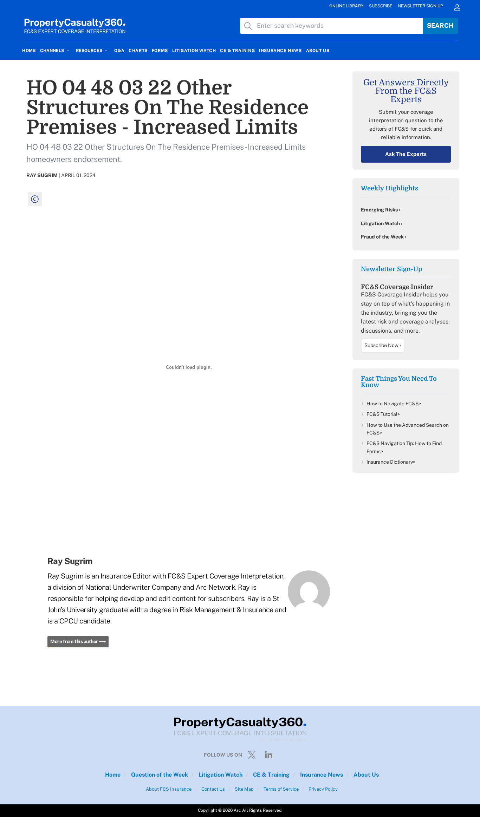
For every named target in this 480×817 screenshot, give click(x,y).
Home (113, 774)
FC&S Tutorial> (383, 414)
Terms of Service (280, 789)
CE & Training (271, 774)
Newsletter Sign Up (420, 6)
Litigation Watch (219, 774)
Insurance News (321, 774)
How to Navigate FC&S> (394, 403)
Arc (237, 810)
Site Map (244, 789)
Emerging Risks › (380, 210)
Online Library (346, 6)
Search (440, 25)
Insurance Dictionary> (391, 462)
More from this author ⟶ (78, 641)
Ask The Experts (406, 154)
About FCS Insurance (169, 789)
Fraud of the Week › (383, 237)
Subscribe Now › (382, 345)
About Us (365, 774)
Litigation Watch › (381, 223)
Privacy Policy (322, 789)
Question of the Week (159, 774)
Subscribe (380, 6)
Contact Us (212, 789)
